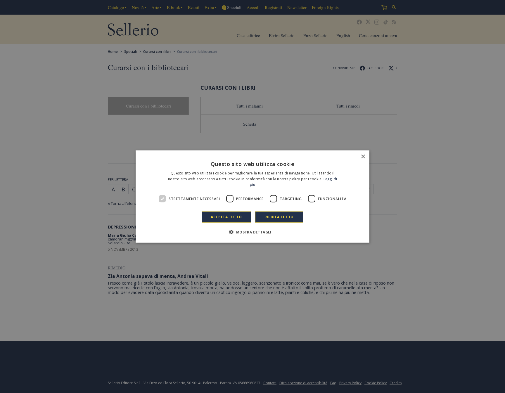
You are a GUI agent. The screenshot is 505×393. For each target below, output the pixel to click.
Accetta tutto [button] (226, 216)
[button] (252, 232)
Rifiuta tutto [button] (278, 216)
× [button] (363, 156)
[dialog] (252, 196)
